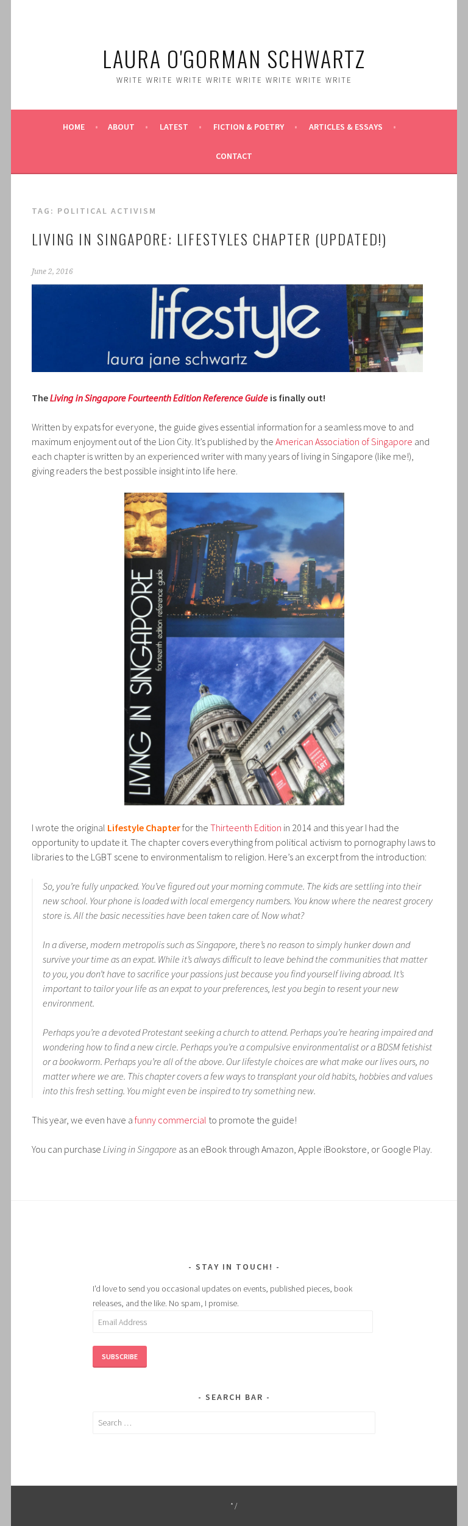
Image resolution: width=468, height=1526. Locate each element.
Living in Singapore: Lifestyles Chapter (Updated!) (209, 239)
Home (74, 126)
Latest (174, 126)
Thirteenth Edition (246, 827)
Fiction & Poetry (248, 126)
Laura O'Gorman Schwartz (234, 58)
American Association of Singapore (344, 441)
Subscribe (120, 1356)
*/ (234, 1505)
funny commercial (171, 1120)
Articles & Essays (346, 126)
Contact (234, 155)
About (121, 126)
